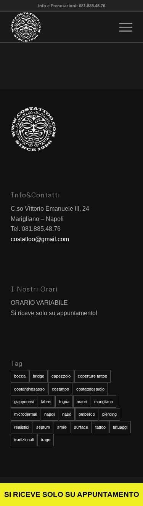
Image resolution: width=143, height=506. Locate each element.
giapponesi (24, 401)
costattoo (60, 389)
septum (43, 427)
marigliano (103, 401)
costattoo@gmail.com (40, 239)
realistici (21, 427)
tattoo (100, 427)
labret (46, 401)
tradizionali (24, 439)
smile (62, 427)
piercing (109, 414)
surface (81, 427)
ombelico (87, 414)
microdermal (25, 414)
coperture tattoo (92, 376)
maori (82, 401)
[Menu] (121, 27)
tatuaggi (120, 427)
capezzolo (61, 376)
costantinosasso (29, 389)
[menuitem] (121, 27)
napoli (49, 414)
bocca (20, 376)
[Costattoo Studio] (59, 27)
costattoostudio (90, 389)
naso (66, 414)
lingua (64, 401)
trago (45, 439)
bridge (38, 376)
